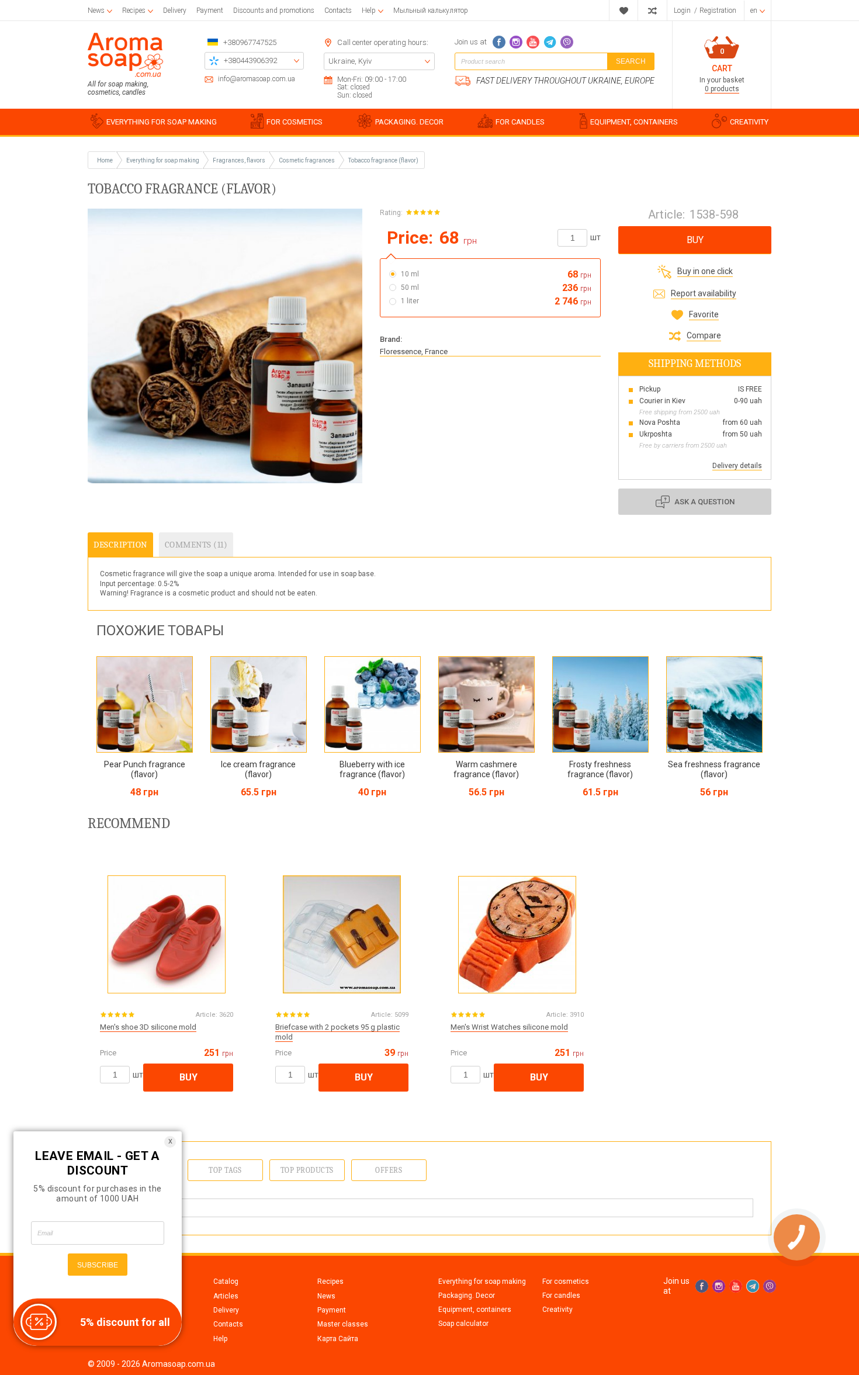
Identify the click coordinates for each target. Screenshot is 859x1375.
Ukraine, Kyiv (350, 61)
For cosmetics (565, 1281)
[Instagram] (516, 42)
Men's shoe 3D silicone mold (148, 1027)
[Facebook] (499, 42)
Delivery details (737, 466)
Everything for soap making (482, 1281)
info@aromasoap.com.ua (256, 79)
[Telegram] (549, 42)
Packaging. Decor (466, 1295)
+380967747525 (249, 42)
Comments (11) (196, 544)
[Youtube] (533, 42)
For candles (561, 1295)
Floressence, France (414, 351)
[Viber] (566, 42)
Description (120, 544)
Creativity (557, 1309)
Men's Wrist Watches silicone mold (509, 1027)
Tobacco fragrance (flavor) (383, 160)
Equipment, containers (474, 1309)
